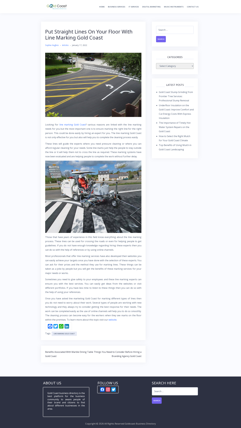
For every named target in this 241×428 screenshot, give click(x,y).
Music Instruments (174, 6)
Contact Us (193, 6)
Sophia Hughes (52, 45)
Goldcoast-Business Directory (140, 423)
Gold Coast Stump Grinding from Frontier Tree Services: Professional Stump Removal (176, 96)
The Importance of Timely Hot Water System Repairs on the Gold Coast (175, 127)
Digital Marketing (151, 6)
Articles (65, 45)
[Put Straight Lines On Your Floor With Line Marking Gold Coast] (93, 84)
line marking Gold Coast (72, 124)
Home (102, 6)
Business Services (116, 6)
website (113, 319)
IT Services (134, 6)
